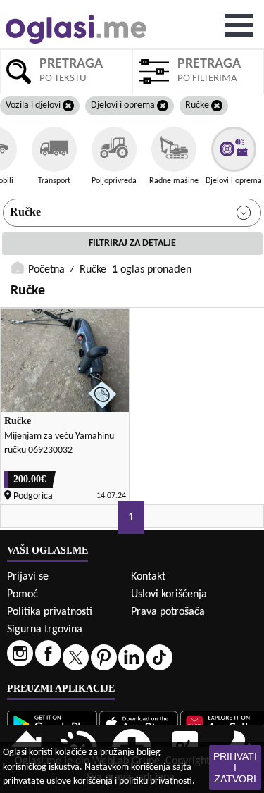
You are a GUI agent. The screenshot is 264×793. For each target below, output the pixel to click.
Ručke (25, 212)
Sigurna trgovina (44, 629)
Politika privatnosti (49, 612)
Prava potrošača (168, 612)
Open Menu (239, 25)
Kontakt (148, 576)
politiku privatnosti (155, 781)
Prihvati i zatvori (235, 768)
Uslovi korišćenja (169, 594)
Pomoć (22, 594)
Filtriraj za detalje (132, 243)
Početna (46, 269)
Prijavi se (28, 576)
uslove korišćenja (79, 781)
